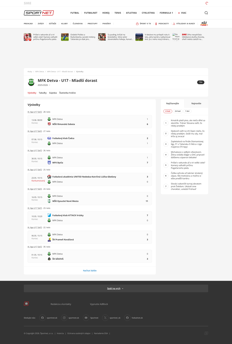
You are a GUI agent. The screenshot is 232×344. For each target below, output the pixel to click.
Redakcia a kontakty (61, 304)
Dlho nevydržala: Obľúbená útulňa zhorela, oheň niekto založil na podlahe (193, 37)
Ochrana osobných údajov (78, 333)
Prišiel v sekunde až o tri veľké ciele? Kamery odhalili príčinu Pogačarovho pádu (45, 37)
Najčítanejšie (172, 103)
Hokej (106, 12)
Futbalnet (90, 12)
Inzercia (60, 333)
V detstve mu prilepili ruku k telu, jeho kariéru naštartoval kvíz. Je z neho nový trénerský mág (158, 37)
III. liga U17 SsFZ (35, 169)
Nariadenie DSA (101, 333)
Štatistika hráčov (67, 92)
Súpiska (53, 92)
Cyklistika (148, 12)
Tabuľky (43, 92)
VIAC (183, 12)
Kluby (30, 72)
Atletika (131, 12)
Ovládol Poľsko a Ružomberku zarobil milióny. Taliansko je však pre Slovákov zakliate (83, 37)
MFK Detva (39, 72)
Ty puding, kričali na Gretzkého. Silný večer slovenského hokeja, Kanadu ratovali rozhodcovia (120, 37)
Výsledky (32, 92)
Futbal (75, 12)
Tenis (118, 12)
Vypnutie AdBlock (99, 304)
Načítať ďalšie (90, 270)
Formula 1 (166, 12)
